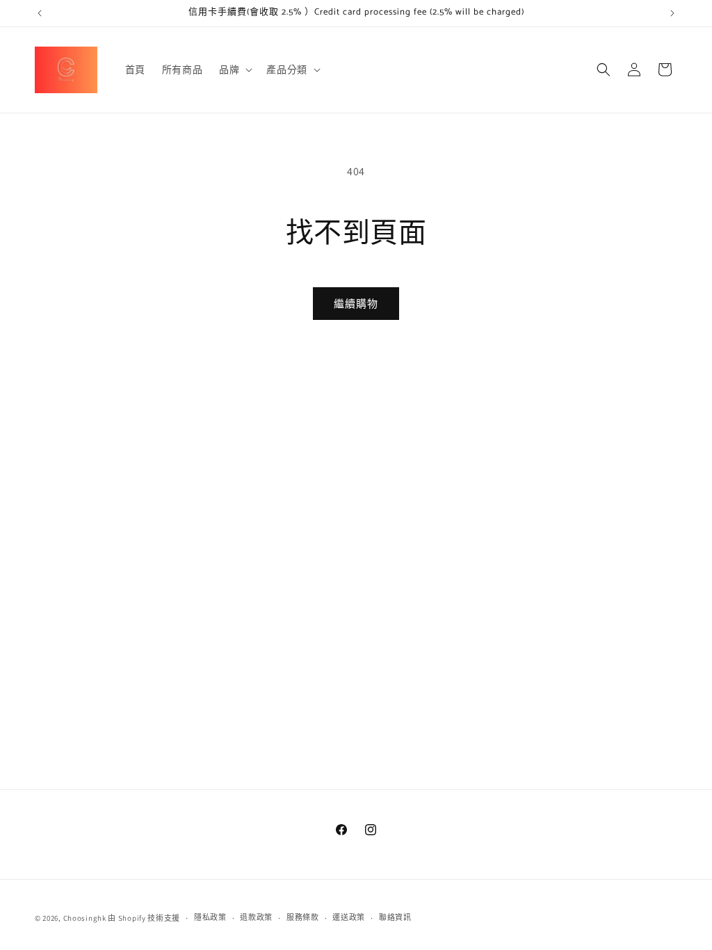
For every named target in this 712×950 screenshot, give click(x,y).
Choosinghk (84, 918)
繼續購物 (356, 303)
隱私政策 (210, 917)
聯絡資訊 (395, 917)
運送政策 (348, 917)
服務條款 (302, 917)
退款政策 (256, 917)
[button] (234, 69)
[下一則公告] (672, 13)
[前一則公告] (39, 13)
